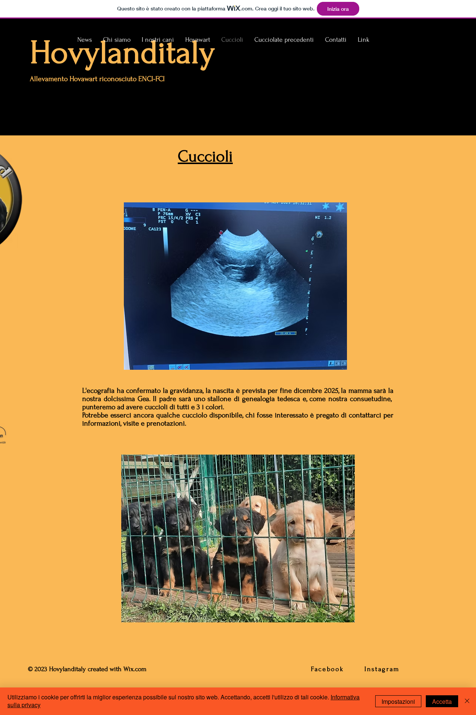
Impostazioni (398, 701)
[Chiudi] (467, 701)
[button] (158, 40)
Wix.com (135, 669)
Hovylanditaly (122, 52)
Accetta (442, 701)
